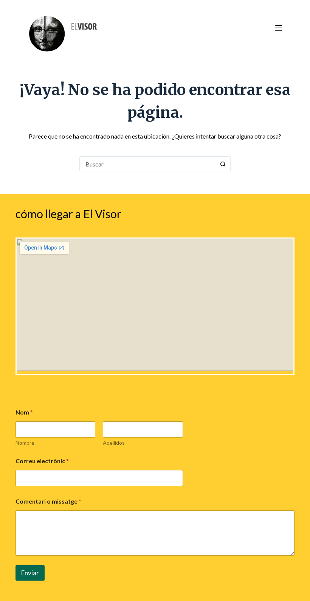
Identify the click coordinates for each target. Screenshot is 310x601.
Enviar (30, 573)
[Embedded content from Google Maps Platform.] (155, 305)
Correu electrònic (42, 460)
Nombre (25, 442)
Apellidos (114, 442)
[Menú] (278, 28)
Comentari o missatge (48, 501)
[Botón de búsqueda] (223, 163)
